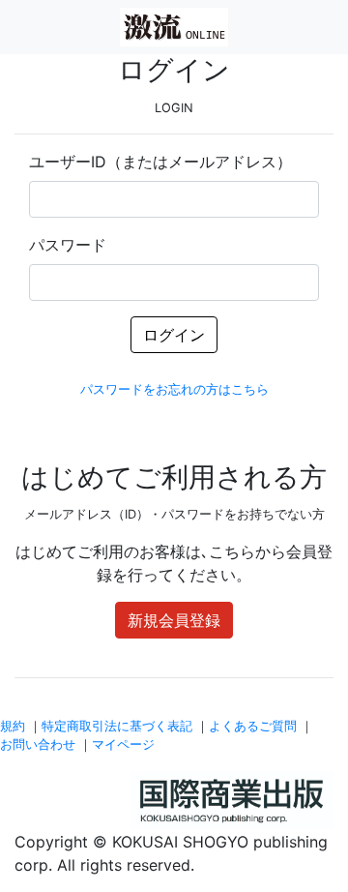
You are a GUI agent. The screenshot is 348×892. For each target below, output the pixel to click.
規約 (12, 726)
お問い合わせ (37, 744)
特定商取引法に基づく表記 (117, 726)
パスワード (67, 244)
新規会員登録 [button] (174, 620)
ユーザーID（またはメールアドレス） (160, 161)
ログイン (174, 334)
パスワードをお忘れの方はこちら (174, 389)
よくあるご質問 (253, 726)
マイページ (123, 744)
